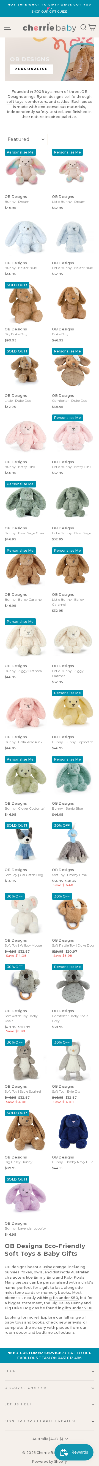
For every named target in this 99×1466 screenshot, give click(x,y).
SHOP (10, 1371)
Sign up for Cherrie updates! (40, 1421)
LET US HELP (18, 1404)
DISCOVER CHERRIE (26, 1388)
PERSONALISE (31, 69)
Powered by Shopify (49, 1461)
